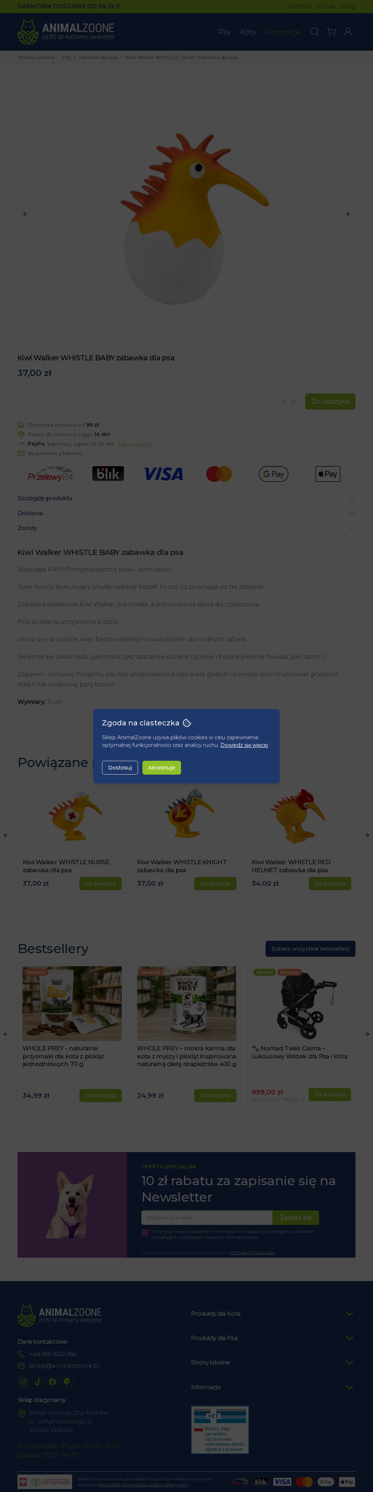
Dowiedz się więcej (244, 745)
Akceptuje (161, 767)
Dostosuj (120, 767)
